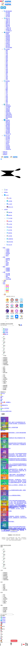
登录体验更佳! (14, 640)
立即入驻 (3, 393)
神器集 (6, 192)
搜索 (2, 545)
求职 (10, 545)
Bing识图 (8, 273)
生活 (8, 545)
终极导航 (14, 528)
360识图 (7, 277)
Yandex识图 (8, 279)
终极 (18, 530)
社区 (6, 545)
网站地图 (20, 528)
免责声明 (8, 530)
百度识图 (8, 275)
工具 (4, 545)
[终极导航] (9, 157)
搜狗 (7, 276)
